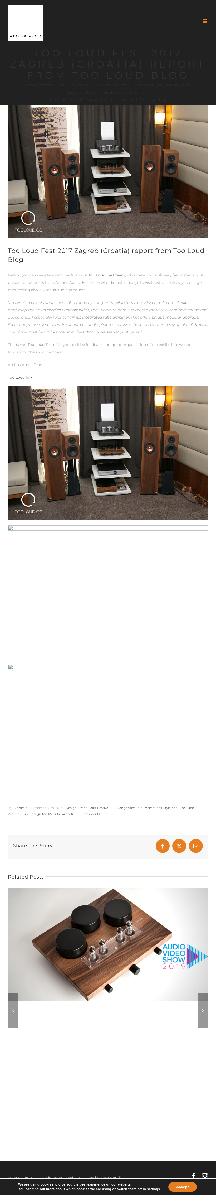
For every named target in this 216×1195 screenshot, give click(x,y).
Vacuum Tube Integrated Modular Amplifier (42, 814)
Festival (103, 808)
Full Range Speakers (126, 808)
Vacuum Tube (183, 808)
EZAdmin (20, 808)
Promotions (153, 808)
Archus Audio (111, 1177)
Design (71, 808)
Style (167, 808)
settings (153, 1189)
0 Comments (90, 814)
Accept (182, 1187)
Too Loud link (20, 377)
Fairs (92, 808)
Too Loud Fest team (107, 275)
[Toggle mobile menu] (205, 21)
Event (82, 808)
